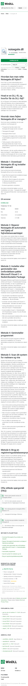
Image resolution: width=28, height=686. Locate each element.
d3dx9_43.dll (6, 616)
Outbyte (17, 67)
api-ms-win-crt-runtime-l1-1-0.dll (11, 612)
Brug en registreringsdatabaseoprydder (12, 556)
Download (5, 203)
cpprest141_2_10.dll (8, 644)
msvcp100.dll (6, 619)
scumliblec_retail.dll (8, 639)
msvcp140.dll (6, 621)
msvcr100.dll (6, 623)
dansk (20, 8)
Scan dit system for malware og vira (11, 554)
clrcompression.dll (7, 651)
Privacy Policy (4, 602)
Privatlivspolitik (5, 677)
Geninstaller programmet (8, 551)
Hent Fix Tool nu (8, 569)
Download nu (14, 60)
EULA (19, 69)
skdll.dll (5, 648)
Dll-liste (3, 670)
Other (7, 13)
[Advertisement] (14, 32)
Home (2, 13)
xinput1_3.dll (6, 628)
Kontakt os (18, 670)
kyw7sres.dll (6, 646)
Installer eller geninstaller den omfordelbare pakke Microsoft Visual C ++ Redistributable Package (13, 547)
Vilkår (2, 679)
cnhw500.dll (6, 641)
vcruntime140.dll (7, 626)
